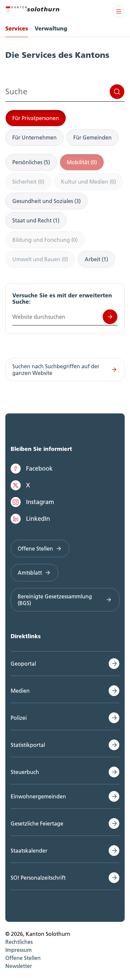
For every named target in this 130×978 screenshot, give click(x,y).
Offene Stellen (35, 548)
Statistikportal (28, 745)
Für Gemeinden (92, 137)
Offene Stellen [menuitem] (23, 958)
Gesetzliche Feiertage (37, 823)
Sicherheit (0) (28, 181)
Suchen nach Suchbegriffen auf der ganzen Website (55, 369)
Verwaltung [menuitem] (51, 28)
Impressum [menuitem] (18, 950)
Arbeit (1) (96, 259)
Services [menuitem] (16, 28)
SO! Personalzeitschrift (38, 877)
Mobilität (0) (82, 162)
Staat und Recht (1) (35, 220)
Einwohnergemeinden (38, 796)
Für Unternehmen (34, 137)
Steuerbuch (25, 772)
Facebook (39, 468)
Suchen (117, 91)
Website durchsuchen (110, 316)
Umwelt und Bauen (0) (40, 259)
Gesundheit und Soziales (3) (46, 201)
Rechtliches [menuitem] (19, 942)
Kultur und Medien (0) (88, 181)
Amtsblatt (30, 572)
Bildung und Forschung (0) (45, 239)
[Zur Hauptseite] (32, 8)
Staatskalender (29, 850)
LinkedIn (38, 518)
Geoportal (23, 663)
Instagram (40, 502)
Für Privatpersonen (35, 118)
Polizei (19, 717)
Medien (20, 690)
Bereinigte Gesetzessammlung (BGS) (55, 599)
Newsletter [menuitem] (18, 966)
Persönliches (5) (31, 162)
